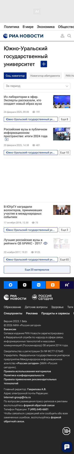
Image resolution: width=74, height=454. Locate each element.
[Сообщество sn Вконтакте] (39, 285)
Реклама (32, 313)
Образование (12, 307)
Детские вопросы (36, 307)
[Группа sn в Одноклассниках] (53, 285)
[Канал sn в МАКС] (10, 285)
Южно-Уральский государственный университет (26, 56)
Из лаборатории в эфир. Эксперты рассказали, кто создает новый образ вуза (23, 100)
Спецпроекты (13, 313)
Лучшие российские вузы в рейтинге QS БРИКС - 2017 (23, 241)
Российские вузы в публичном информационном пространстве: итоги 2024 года (25, 133)
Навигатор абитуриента (45, 75)
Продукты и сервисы (55, 313)
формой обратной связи (39, 405)
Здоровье (57, 307)
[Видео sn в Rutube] (67, 285)
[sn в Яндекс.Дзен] (24, 285)
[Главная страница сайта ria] (23, 36)
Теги (70, 307)
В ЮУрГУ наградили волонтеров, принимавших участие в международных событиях (23, 212)
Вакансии (10, 329)
